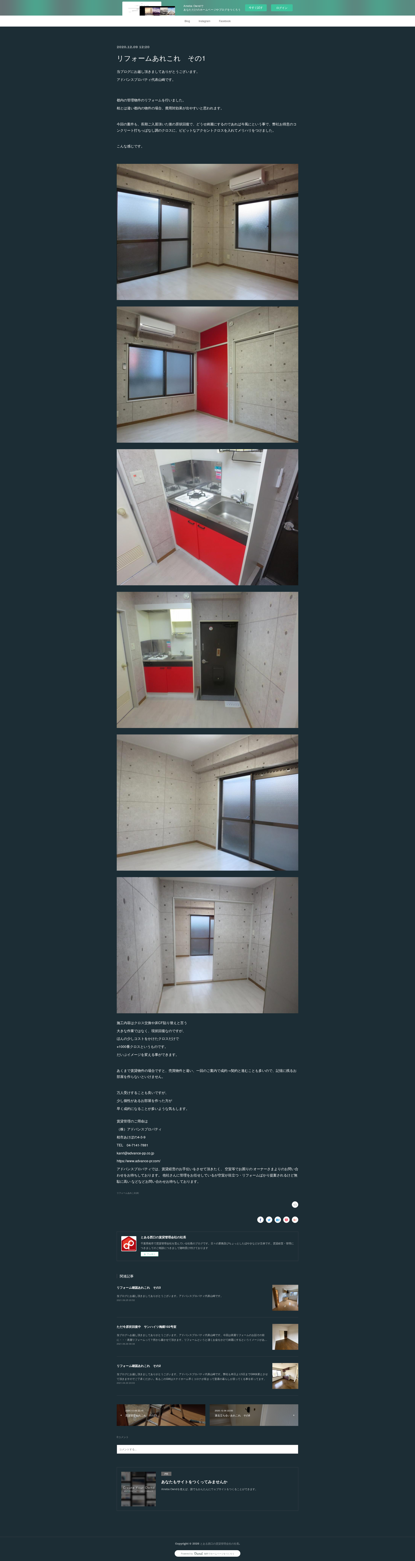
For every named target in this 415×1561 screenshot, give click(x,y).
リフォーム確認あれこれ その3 (139, 1287)
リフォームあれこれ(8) (128, 1192)
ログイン (281, 8)
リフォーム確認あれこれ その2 (139, 1365)
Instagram (204, 21)
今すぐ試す (256, 7)
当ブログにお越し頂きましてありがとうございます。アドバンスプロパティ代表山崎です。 (170, 1296)
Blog (187, 21)
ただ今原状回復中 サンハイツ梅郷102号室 (146, 1326)
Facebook (225, 21)
